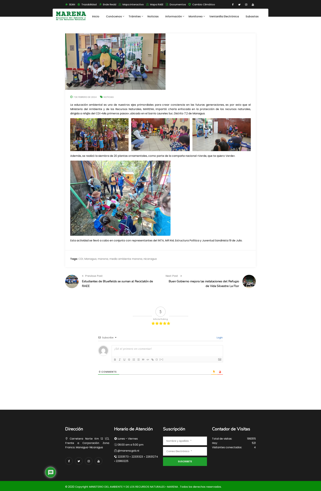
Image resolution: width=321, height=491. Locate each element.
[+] (161, 359)
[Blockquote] (143, 360)
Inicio (95, 16)
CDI (80, 259)
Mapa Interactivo (133, 4)
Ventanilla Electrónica (224, 16)
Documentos (178, 4)
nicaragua (150, 259)
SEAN (72, 4)
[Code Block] (147, 360)
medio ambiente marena (125, 259)
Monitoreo (196, 16)
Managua (90, 259)
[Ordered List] (133, 360)
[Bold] (115, 360)
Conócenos (114, 16)
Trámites (135, 16)
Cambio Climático (203, 4)
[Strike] (129, 360)
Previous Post (94, 276)
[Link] (152, 360)
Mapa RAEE (156, 4)
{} (157, 359)
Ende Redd (109, 4)
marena (103, 259)
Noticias (153, 16)
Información (173, 16)
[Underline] (124, 360)
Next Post (172, 276)
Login (219, 337)
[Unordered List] (138, 360)
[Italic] (119, 360)
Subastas (252, 16)
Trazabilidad (89, 4)
